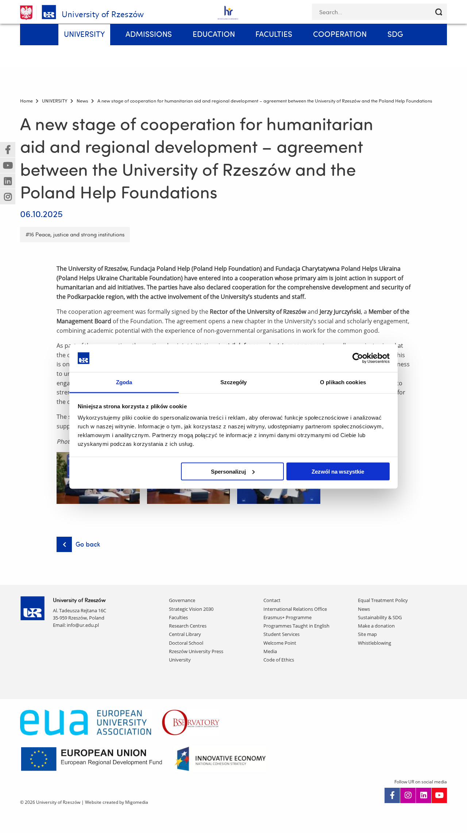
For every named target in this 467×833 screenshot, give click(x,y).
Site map (367, 634)
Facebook (392, 795)
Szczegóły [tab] (233, 382)
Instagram (408, 795)
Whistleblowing (374, 643)
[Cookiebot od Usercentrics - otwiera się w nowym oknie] (358, 357)
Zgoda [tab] (124, 382)
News (364, 609)
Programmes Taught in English (296, 625)
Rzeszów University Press (196, 651)
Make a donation (376, 625)
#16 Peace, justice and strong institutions (75, 234)
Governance (182, 600)
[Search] (439, 12)
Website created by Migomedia (116, 802)
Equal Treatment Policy (383, 600)
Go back (88, 544)
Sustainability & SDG (380, 617)
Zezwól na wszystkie (338, 471)
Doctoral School (186, 643)
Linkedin (423, 795)
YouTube (439, 795)
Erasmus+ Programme (287, 617)
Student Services (281, 634)
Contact (272, 600)
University (180, 659)
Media (270, 651)
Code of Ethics (278, 659)
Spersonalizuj (228, 471)
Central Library (185, 634)
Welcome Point (279, 643)
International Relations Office (295, 609)
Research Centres (188, 625)
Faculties (178, 617)
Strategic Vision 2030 (191, 609)
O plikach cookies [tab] (343, 382)
